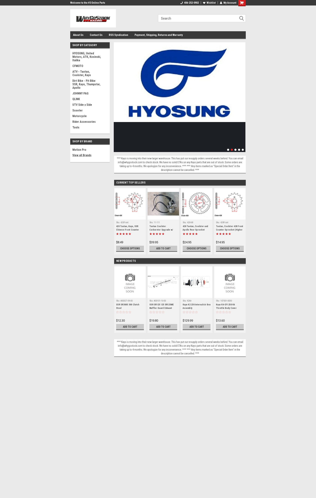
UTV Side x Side (82, 104)
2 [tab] (232, 150)
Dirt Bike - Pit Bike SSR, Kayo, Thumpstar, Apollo (86, 84)
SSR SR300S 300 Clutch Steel (127, 306)
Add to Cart (163, 248)
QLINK (76, 99)
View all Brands (81, 155)
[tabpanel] (179, 82)
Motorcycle (79, 116)
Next (241, 94)
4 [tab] (239, 150)
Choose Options (130, 248)
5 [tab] (243, 150)
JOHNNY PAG (80, 93)
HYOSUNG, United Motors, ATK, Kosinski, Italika (86, 57)
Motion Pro (79, 149)
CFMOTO (77, 66)
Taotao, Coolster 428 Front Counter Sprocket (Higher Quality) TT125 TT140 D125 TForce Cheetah (229, 228)
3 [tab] (235, 150)
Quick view (163, 216)
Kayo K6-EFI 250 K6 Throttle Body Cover (226, 306)
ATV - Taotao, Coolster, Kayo (81, 73)
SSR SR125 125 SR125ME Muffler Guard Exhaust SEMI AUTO (161, 306)
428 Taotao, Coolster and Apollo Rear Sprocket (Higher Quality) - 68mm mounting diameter (195, 228)
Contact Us (96, 35)
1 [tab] (228, 150)
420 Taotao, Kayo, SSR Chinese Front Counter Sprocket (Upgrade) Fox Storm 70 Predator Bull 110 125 (129, 228)
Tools (75, 127)
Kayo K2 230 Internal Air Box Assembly (196, 306)
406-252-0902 (191, 2)
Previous (117, 94)
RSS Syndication (118, 35)
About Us (78, 35)
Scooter (77, 110)
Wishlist (211, 2)
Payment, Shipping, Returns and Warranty (159, 35)
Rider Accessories (84, 121)
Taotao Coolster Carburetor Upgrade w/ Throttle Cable (161, 228)
